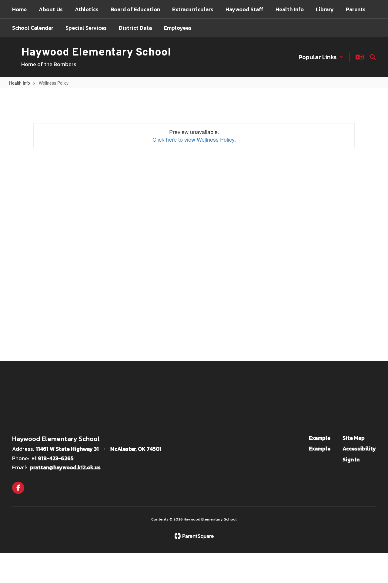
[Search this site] (373, 57)
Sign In (351, 459)
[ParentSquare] (194, 536)
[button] (321, 57)
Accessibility (359, 448)
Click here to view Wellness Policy (193, 139)
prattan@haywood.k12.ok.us (65, 467)
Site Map (354, 438)
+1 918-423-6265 (53, 458)
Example (319, 438)
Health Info (19, 83)
